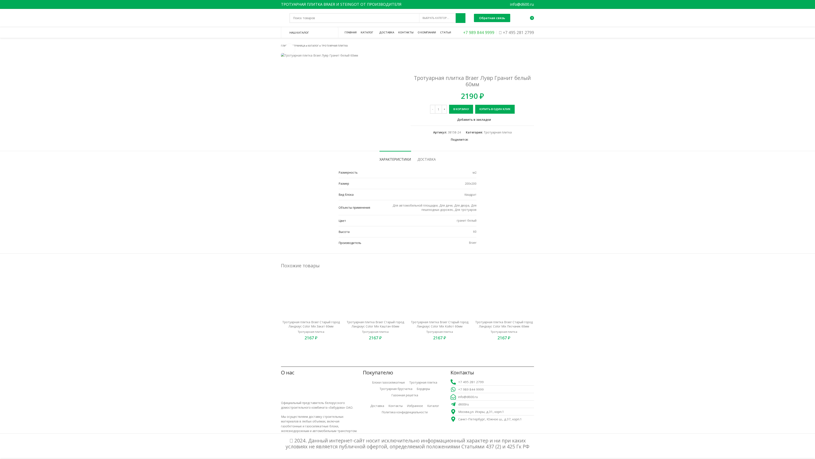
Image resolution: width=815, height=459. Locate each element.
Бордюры (423, 389)
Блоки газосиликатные (388, 382)
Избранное (415, 406)
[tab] (395, 157)
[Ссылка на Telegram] (486, 139)
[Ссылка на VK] (481, 139)
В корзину (461, 109)
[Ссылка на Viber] (491, 139)
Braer (472, 243)
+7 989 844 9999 (478, 32)
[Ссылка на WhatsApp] (476, 139)
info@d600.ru (522, 4)
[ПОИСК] (460, 18)
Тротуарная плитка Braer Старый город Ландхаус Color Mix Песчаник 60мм (504, 324)
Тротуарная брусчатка (395, 389)
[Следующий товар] (532, 45)
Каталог (313, 45)
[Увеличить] (289, 49)
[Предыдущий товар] (523, 45)
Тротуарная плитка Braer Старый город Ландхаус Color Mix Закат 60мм (311, 324)
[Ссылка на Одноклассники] (471, 139)
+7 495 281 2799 (518, 32)
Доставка (377, 406)
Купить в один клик (494, 109)
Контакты (395, 406)
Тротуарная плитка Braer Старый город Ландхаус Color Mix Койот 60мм (439, 324)
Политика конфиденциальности (405, 412)
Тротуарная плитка (334, 45)
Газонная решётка (404, 395)
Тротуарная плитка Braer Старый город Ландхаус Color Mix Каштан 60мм (375, 324)
